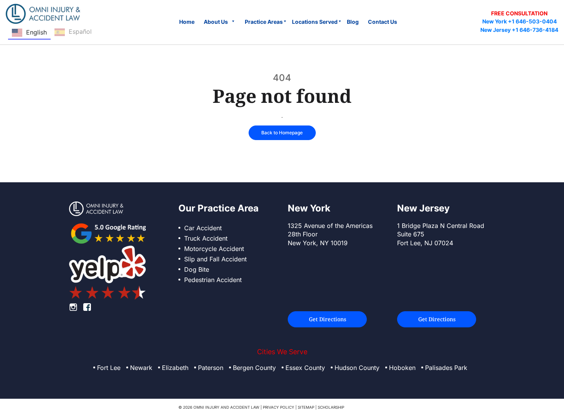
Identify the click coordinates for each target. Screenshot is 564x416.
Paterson (210, 367)
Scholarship (331, 407)
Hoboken (402, 367)
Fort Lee (108, 367)
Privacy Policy (278, 407)
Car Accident (203, 228)
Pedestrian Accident (213, 280)
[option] (73, 32)
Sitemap (306, 407)
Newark (141, 367)
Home (187, 21)
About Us (216, 21)
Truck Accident (206, 238)
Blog (353, 21)
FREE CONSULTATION (519, 13)
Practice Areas (264, 21)
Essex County (305, 367)
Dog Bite (196, 269)
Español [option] (80, 31)
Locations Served (315, 21)
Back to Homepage (282, 132)
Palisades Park (446, 367)
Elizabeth (175, 367)
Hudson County (357, 367)
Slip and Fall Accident (215, 259)
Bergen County (254, 367)
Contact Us (382, 21)
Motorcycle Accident (214, 249)
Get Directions (327, 319)
